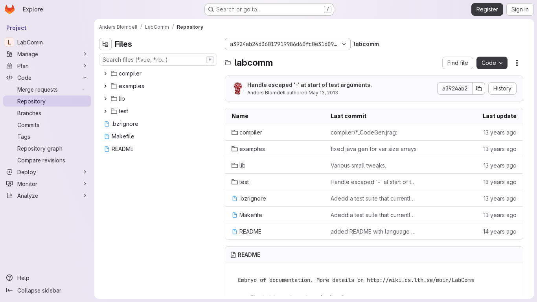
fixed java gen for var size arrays (374, 148)
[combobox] (158, 59)
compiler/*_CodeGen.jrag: (364, 132)
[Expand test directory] (105, 111)
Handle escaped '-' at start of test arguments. (309, 84)
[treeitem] (159, 73)
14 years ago (500, 231)
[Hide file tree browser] (105, 44)
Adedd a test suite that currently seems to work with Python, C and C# (374, 198)
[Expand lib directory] (105, 98)
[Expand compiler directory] (105, 73)
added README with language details (374, 231)
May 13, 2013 (323, 93)
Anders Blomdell (266, 93)
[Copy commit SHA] (479, 88)
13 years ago (500, 132)
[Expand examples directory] (105, 86)
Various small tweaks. (358, 165)
